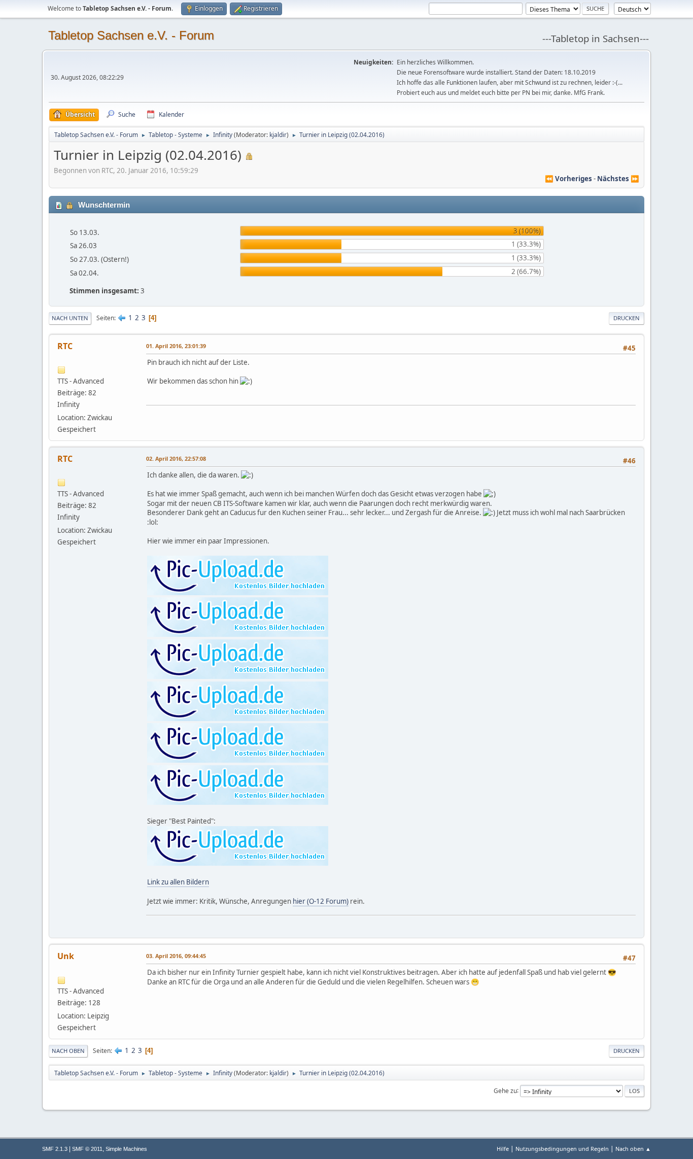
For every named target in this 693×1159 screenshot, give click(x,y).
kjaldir (278, 134)
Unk (65, 956)
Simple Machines (126, 1149)
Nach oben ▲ (633, 1148)
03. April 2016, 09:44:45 (176, 956)
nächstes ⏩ (618, 178)
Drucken (626, 318)
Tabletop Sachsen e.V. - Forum (131, 35)
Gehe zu (505, 1090)
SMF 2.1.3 (54, 1149)
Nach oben (68, 1050)
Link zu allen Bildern (178, 882)
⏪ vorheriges (568, 178)
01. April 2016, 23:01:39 (176, 346)
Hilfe (503, 1148)
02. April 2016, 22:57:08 (176, 458)
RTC (65, 346)
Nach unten (70, 318)
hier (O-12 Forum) (321, 901)
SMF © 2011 (87, 1149)
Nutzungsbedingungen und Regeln (562, 1148)
